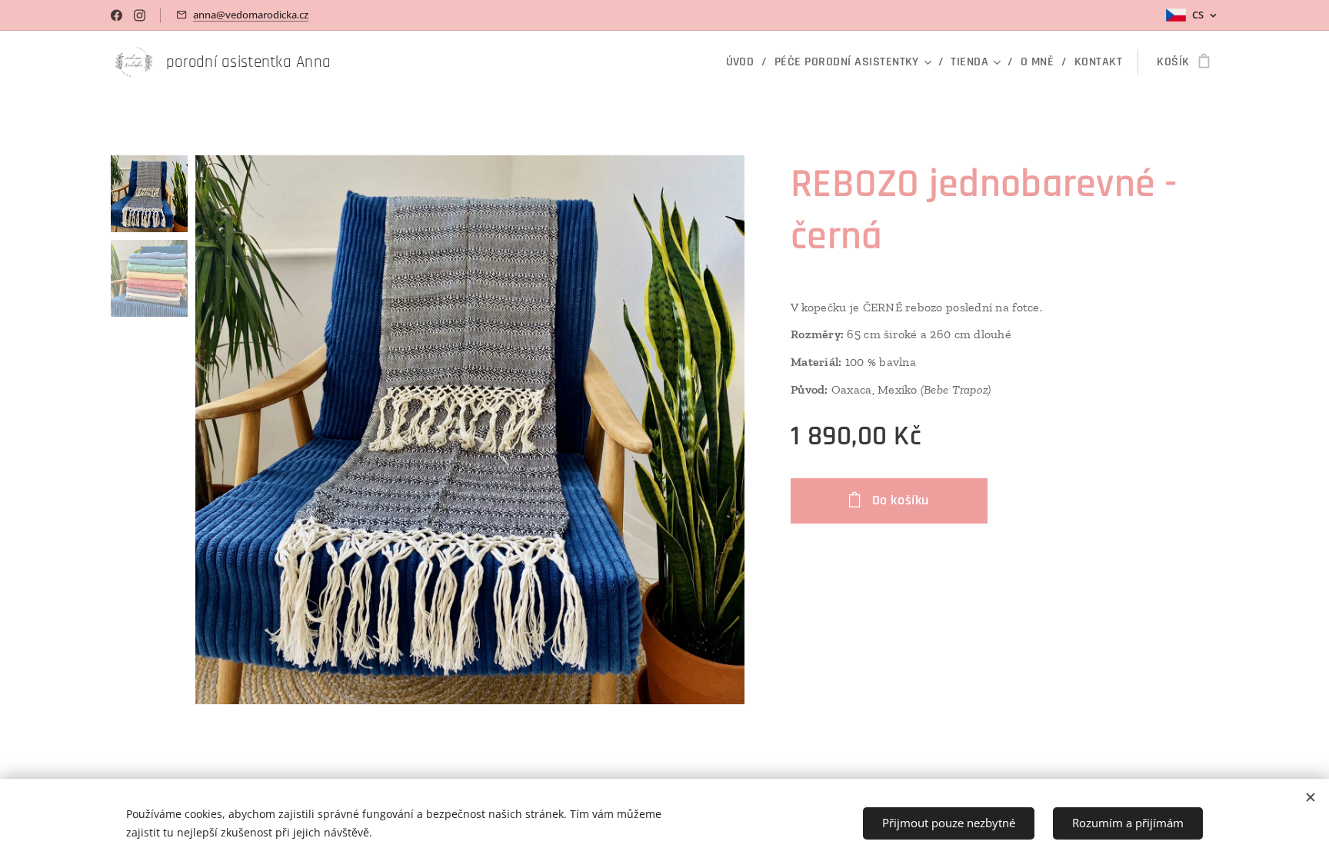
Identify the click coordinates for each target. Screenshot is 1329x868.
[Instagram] (139, 15)
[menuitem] (744, 62)
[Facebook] (116, 15)
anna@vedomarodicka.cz (250, 15)
